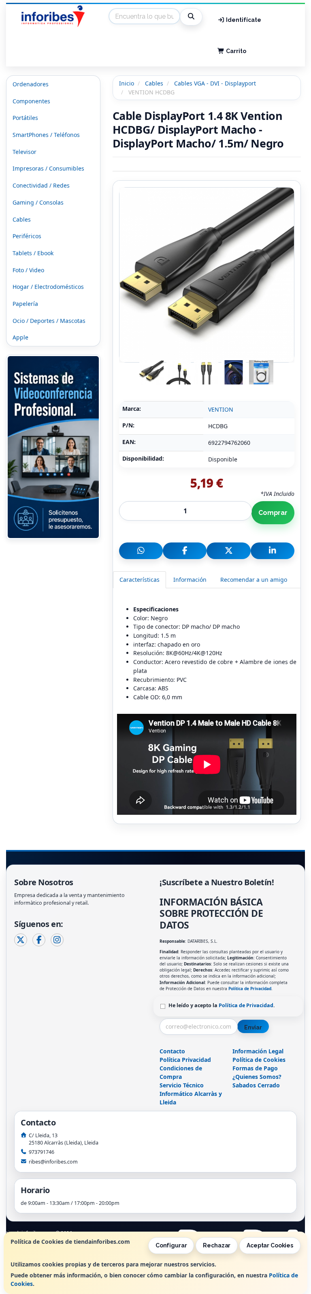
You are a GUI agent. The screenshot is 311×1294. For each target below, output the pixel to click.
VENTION (220, 409)
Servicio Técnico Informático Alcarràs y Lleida (191, 1093)
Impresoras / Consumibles (48, 168)
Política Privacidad (185, 1059)
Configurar (171, 1245)
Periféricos (27, 236)
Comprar (273, 513)
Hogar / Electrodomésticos (48, 286)
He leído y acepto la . (221, 1005)
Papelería (25, 303)
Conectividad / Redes (41, 185)
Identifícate (243, 20)
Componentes (31, 101)
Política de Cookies (258, 1059)
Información (190, 579)
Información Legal (257, 1051)
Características (139, 579)
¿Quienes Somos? (256, 1076)
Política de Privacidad (249, 988)
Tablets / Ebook (33, 253)
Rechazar (216, 1245)
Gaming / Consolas (38, 202)
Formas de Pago (255, 1068)
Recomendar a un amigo (253, 579)
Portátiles (25, 118)
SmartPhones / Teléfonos (46, 135)
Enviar (253, 1027)
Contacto (172, 1051)
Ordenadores (31, 84)
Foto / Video (28, 270)
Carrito (235, 51)
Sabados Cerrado (256, 1085)
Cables (22, 219)
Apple (20, 337)
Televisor (24, 152)
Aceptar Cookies (270, 1245)
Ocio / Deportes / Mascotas (49, 321)
